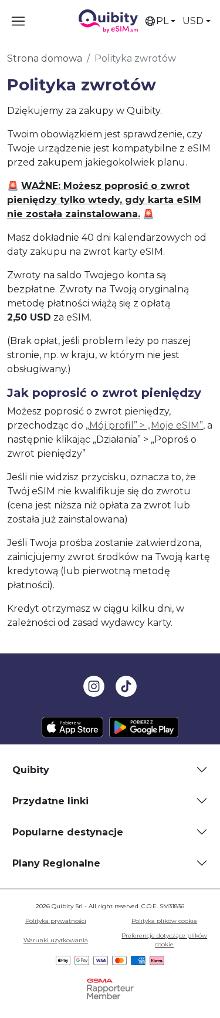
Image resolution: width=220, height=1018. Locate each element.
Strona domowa (44, 58)
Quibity (30, 770)
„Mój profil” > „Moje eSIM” (144, 425)
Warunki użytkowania (55, 940)
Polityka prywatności (55, 921)
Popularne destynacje (67, 832)
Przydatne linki (50, 801)
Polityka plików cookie (164, 921)
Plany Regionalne (56, 863)
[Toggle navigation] (18, 21)
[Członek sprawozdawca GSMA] (110, 988)
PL (162, 20)
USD (193, 20)
